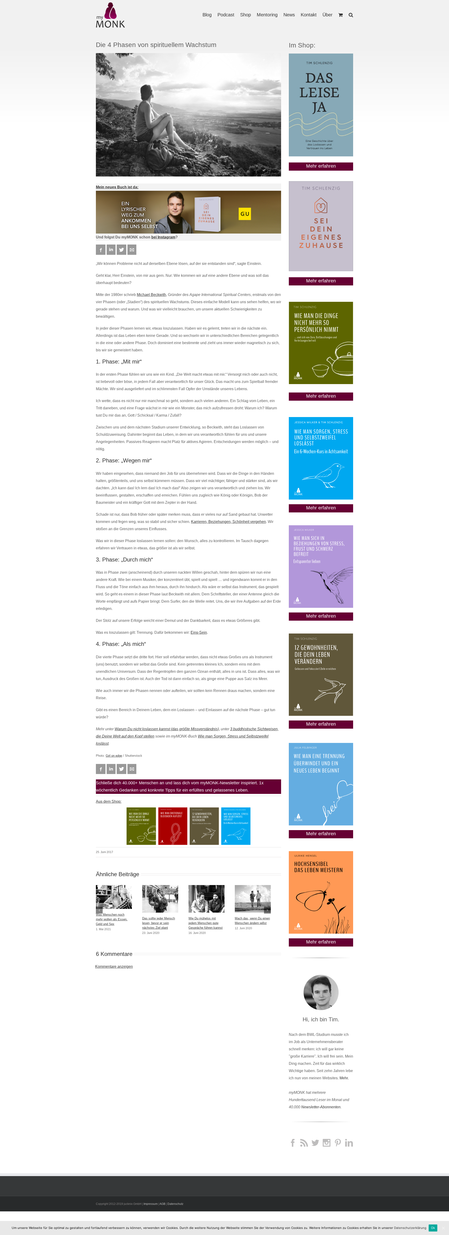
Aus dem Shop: (108, 801)
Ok (433, 1228)
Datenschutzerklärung (410, 1228)
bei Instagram (163, 237)
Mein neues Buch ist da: (117, 187)
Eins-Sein (199, 632)
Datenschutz (175, 1204)
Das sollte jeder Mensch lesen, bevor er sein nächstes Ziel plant (158, 923)
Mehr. (344, 1078)
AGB (162, 1204)
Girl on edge (114, 755)
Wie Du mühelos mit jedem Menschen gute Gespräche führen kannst (205, 923)
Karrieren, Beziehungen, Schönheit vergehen (228, 522)
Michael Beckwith (151, 295)
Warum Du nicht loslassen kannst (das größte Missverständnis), (167, 729)
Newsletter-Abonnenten (320, 1107)
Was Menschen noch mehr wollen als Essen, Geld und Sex (111, 919)
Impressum (151, 1204)
